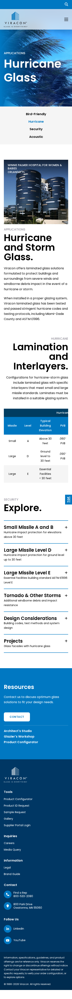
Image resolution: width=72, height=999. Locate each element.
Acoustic (36, 137)
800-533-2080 (23, 896)
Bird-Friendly (36, 114)
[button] (36, 532)
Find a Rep (20, 892)
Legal (7, 867)
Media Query (12, 849)
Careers (9, 843)
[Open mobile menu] (66, 19)
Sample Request (15, 812)
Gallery (8, 818)
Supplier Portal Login (17, 825)
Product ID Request (16, 805)
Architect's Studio (18, 731)
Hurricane (36, 121)
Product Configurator (21, 742)
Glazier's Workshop (19, 736)
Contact (17, 717)
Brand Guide (12, 874)
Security (36, 129)
